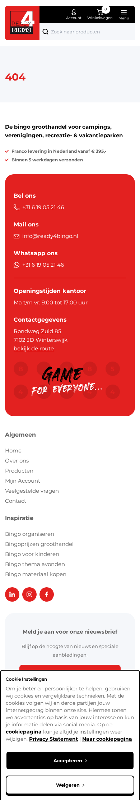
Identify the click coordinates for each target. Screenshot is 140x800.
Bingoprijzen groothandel (39, 544)
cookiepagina (24, 731)
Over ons (17, 460)
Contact (15, 500)
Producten (19, 470)
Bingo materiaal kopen (35, 574)
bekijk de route (34, 348)
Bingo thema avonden (35, 564)
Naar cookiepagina (107, 739)
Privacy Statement (53, 739)
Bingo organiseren (29, 533)
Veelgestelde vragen (32, 490)
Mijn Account (22, 480)
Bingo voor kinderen (32, 554)
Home (13, 450)
